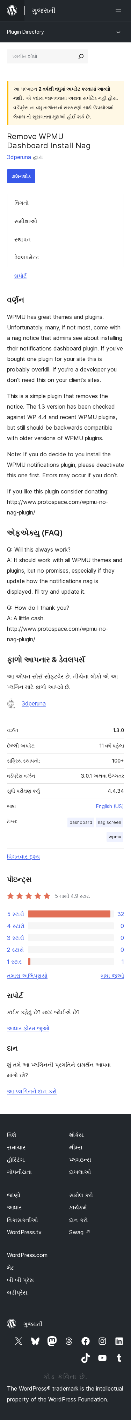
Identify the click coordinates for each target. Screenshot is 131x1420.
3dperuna (19, 157)
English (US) (110, 806)
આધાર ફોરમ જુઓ (28, 1028)
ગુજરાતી (33, 1323)
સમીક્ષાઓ (25, 221)
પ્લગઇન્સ (80, 1159)
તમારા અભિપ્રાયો (27, 975)
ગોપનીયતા (19, 1171)
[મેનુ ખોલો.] (120, 10)
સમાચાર (16, 1147)
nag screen (109, 822)
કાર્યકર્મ (78, 1207)
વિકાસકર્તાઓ (22, 1219)
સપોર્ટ (20, 275)
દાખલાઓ (80, 1171)
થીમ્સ (75, 1147)
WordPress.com (27, 1254)
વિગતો (21, 202)
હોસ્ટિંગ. (16, 1159)
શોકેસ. (77, 1134)
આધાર (14, 1207)
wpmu (115, 836)
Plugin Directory (25, 32)
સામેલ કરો (81, 1195)
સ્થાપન (22, 239)
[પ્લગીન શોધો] (81, 56)
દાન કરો (78, 1219)
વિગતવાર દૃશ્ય (23, 856)
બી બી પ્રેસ (20, 1279)
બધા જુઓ (112, 975)
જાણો (13, 1195)
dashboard (81, 822)
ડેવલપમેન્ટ (26, 257)
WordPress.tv (24, 1232)
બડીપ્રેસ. (18, 1292)
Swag (79, 1232)
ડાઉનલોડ (21, 176)
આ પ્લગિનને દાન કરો (32, 1091)
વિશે (11, 1134)
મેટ (10, 1267)
